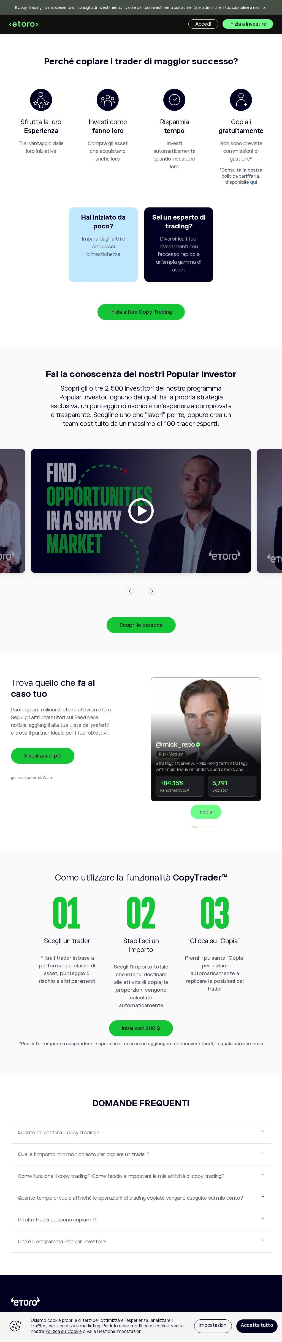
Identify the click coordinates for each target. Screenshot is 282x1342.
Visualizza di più (42, 756)
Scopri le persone (141, 625)
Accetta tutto (257, 1325)
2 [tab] (193, 827)
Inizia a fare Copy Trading (141, 312)
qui (253, 182)
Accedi (203, 24)
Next (152, 591)
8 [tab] (224, 827)
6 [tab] (215, 827)
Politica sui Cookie (63, 1331)
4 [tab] (206, 827)
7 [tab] (219, 827)
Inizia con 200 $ (141, 1028)
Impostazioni (213, 1325)
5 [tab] (210, 827)
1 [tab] (188, 827)
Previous (130, 591)
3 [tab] (199, 827)
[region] (141, 1327)
